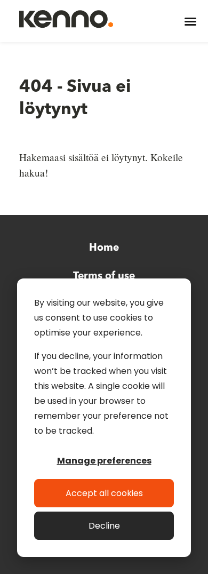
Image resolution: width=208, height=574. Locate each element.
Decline (104, 526)
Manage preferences (104, 461)
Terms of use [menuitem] (104, 276)
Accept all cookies (104, 493)
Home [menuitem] (104, 248)
